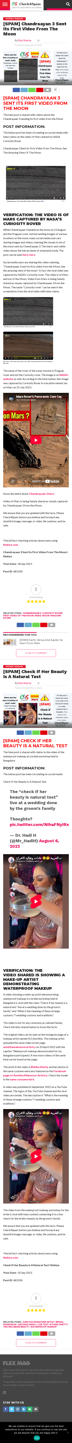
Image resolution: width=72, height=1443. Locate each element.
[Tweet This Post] (24, 89)
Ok (36, 1438)
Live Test (43, 1324)
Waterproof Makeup (43, 1327)
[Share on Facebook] (16, 89)
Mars (38, 615)
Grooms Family (27, 1324)
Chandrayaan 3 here (41, 493)
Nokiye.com (10, 544)
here (32, 254)
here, (26, 254)
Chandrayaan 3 (32, 613)
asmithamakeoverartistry (19, 1046)
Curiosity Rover (52, 613)
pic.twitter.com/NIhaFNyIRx (39, 824)
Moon (45, 615)
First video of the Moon (18, 615)
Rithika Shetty (39, 1066)
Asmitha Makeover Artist (39, 1322)
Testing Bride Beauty (16, 1327)
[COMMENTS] (55, 89)
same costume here (22, 1079)
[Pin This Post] (39, 89)
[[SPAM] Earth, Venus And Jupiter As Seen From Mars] (10, 642)
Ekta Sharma (24, 40)
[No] (67, 1432)
